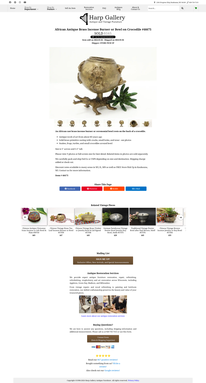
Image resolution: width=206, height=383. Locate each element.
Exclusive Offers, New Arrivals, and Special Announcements (103, 261)
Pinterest (93, 189)
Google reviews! (112, 370)
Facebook (71, 189)
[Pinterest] (15, 2)
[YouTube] (25, 2)
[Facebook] (10, 2)
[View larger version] (103, 82)
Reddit (115, 189)
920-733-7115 (193, 2)
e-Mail (137, 189)
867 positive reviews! (107, 359)
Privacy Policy (133, 380)
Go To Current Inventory (104, 37)
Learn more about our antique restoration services (103, 316)
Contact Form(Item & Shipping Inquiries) (103, 338)
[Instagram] (20, 2)
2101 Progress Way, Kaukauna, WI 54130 (171, 2)
